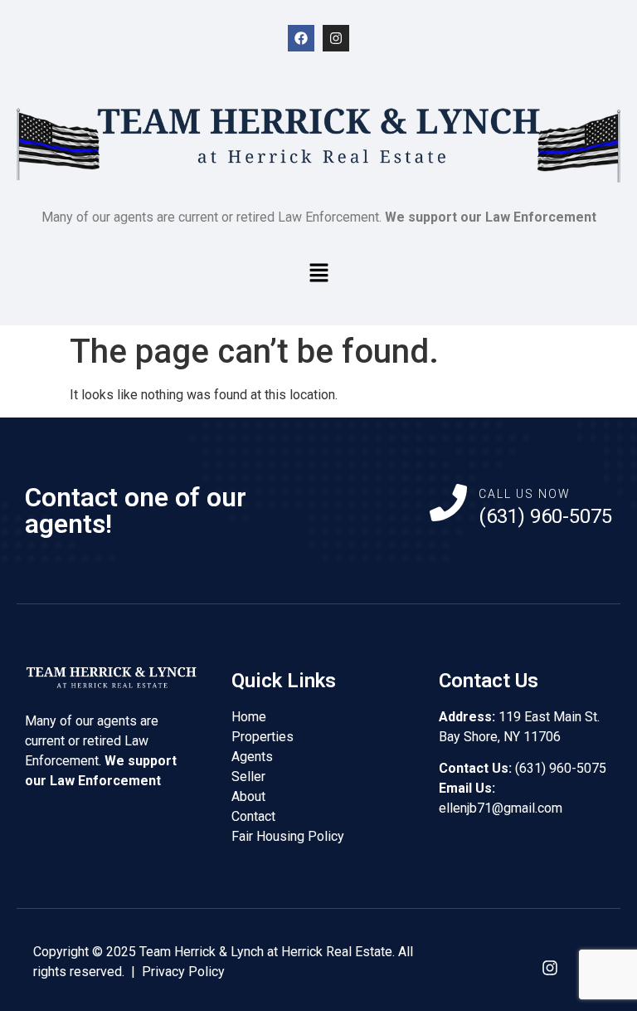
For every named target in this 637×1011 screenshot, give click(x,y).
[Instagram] (336, 38)
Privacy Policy (183, 971)
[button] (318, 274)
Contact (253, 816)
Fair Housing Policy (287, 836)
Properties (262, 737)
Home (248, 717)
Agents (252, 756)
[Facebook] (301, 38)
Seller (248, 776)
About (248, 796)
